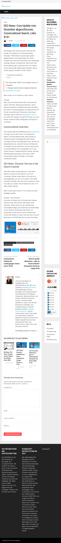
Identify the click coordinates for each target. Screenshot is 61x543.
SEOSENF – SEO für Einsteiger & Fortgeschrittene (13, 237)
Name (6, 410)
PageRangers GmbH (29, 287)
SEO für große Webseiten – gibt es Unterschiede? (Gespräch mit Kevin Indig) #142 (33, 357)
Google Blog (35, 132)
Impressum (46, 449)
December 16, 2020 (12, 91)
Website (6, 425)
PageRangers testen (29, 114)
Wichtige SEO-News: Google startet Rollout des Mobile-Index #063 (8, 356)
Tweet (16, 45)
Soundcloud (51, 82)
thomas (11, 40)
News (5, 22)
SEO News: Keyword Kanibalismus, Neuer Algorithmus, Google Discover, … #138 (20, 357)
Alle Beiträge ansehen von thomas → (26, 330)
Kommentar (8, 387)
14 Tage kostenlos (28, 528)
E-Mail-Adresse (9, 418)
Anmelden (50, 328)
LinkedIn (52, 119)
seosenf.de (16, 540)
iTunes (49, 80)
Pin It (24, 45)
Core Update (8, 245)
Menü (6, 11)
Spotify (49, 84)
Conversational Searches (25, 242)
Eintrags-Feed (51, 331)
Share (8, 45)
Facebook (5, 481)
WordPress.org (52, 339)
